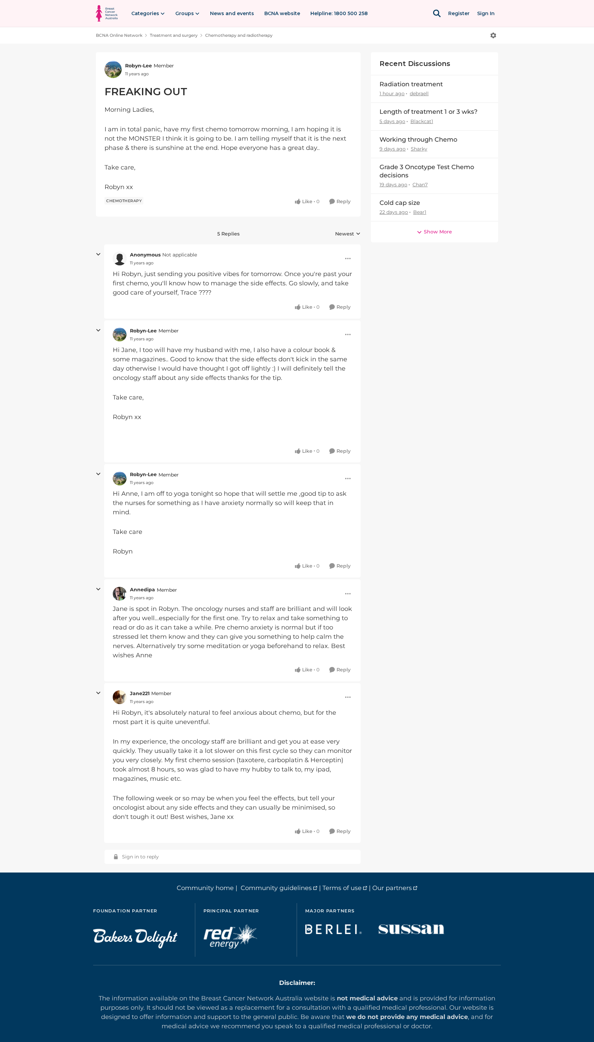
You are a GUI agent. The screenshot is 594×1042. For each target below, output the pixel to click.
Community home (205, 888)
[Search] (437, 13)
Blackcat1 (421, 121)
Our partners (392, 888)
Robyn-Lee (138, 66)
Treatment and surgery (174, 35)
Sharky (419, 149)
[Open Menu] (493, 35)
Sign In (486, 13)
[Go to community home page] (107, 13)
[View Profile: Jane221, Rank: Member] (119, 697)
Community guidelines (276, 888)
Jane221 (140, 693)
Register (459, 13)
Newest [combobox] (348, 234)
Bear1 (419, 212)
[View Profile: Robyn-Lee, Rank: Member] (113, 69)
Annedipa (142, 589)
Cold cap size (400, 203)
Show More (438, 232)
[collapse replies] (98, 254)
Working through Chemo (418, 139)
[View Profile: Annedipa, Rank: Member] (119, 594)
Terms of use (342, 888)
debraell (419, 93)
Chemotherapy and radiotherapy (239, 35)
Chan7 (420, 185)
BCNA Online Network (119, 35)
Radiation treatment (411, 84)
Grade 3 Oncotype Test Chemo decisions (427, 171)
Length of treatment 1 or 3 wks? (428, 112)
